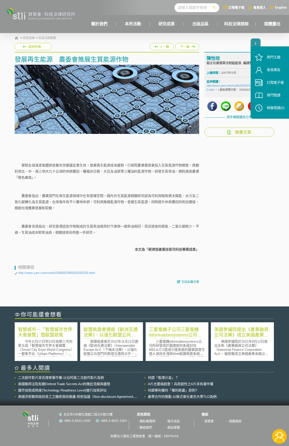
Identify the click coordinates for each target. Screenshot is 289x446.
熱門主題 (273, 57)
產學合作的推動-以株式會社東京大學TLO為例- (183, 397)
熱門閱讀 (273, 95)
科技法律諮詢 (236, 24)
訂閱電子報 (236, 7)
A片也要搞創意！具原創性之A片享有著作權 (180, 384)
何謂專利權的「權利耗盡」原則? (172, 390)
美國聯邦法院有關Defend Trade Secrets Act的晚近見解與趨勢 (64, 384)
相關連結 (235, 421)
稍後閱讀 (275, 108)
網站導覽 (173, 427)
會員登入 (259, 7)
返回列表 (34, 46)
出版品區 (200, 24)
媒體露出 (272, 24)
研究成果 (166, 24)
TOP (279, 421)
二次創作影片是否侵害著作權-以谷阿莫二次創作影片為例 (61, 378)
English (281, 7)
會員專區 (273, 70)
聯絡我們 (146, 427)
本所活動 (133, 24)
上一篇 (162, 45)
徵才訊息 (173, 421)
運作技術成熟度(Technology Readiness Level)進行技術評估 (62, 390)
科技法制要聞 (47, 38)
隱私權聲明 (147, 421)
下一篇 (182, 45)
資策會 (209, 421)
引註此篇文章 (190, 281)
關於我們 (99, 24)
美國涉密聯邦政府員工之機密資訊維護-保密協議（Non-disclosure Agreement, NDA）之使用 (76, 397)
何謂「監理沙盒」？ (163, 378)
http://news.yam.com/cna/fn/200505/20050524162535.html (57, 273)
